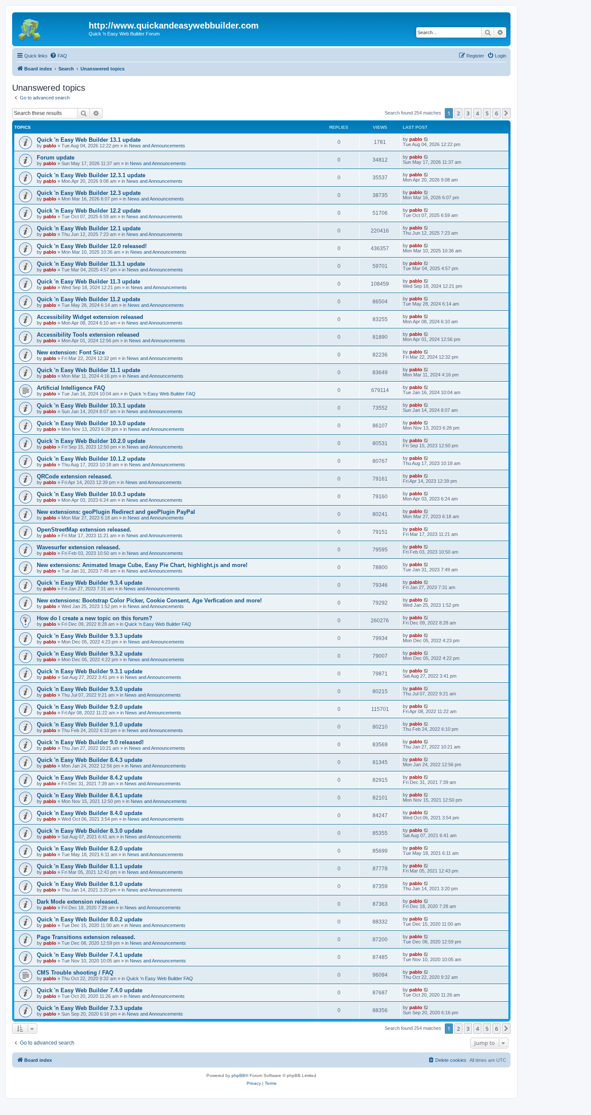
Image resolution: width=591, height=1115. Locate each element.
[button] (506, 113)
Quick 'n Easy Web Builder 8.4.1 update (89, 795)
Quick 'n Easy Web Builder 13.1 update (89, 140)
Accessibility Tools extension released (88, 334)
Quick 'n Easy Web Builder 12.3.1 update (91, 175)
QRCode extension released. (74, 476)
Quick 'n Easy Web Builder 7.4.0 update (89, 990)
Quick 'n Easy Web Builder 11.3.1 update (91, 264)
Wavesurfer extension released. (78, 547)
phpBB (238, 1075)
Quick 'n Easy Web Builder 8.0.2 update (89, 919)
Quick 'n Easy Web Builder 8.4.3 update (89, 760)
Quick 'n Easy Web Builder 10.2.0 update (91, 441)
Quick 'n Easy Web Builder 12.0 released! (92, 246)
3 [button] (467, 113)
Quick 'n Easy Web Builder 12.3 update (89, 193)
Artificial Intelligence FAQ (71, 388)
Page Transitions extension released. (86, 937)
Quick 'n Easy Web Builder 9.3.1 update (89, 671)
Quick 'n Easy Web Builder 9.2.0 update (89, 707)
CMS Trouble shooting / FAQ (75, 972)
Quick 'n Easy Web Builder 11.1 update (88, 370)
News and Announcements (157, 145)
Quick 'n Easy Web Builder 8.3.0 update (89, 831)
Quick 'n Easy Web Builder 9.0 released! (90, 742)
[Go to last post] (426, 139)
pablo (49, 145)
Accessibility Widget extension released (90, 317)
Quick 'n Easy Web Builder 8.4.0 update (89, 813)
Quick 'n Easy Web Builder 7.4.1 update (89, 955)
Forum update (55, 157)
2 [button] (458, 113)
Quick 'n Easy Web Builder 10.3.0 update (91, 423)
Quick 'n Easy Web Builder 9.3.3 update (89, 636)
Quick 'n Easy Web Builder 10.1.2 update (91, 459)
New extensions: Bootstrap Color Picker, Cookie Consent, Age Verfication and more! (149, 600)
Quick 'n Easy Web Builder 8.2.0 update (89, 848)
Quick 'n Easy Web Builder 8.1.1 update (89, 866)
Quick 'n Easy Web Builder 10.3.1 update (91, 405)
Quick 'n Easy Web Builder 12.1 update (89, 228)
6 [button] (496, 113)
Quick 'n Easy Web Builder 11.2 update (88, 299)
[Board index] (51, 28)
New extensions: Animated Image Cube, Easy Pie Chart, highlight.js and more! (142, 565)
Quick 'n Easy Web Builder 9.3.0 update (89, 689)
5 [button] (486, 113)
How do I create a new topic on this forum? (94, 618)
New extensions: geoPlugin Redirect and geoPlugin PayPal (116, 512)
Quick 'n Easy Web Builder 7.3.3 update (89, 1008)
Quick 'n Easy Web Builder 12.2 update (89, 210)
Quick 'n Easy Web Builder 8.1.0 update (89, 884)
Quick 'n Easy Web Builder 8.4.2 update (89, 777)
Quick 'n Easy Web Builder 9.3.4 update (89, 583)
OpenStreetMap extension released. (84, 529)
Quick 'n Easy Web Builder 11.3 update (88, 281)
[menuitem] (58, 56)
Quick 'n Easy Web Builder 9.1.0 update (89, 724)
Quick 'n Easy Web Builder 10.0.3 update (91, 494)
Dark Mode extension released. (78, 901)
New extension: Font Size (71, 352)
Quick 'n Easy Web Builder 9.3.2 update (89, 653)
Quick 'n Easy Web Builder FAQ (162, 393)
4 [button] (477, 113)
